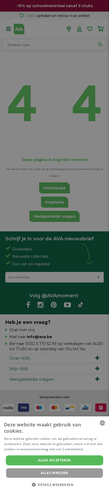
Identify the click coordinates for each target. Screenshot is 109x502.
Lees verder (93, 449)
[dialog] (54, 459)
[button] (54, 484)
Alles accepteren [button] (54, 460)
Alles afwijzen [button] (54, 473)
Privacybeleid (51, 492)
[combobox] (102, 423)
